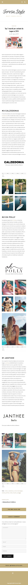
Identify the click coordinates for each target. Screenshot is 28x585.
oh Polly (14, 220)
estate (3, 492)
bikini (6, 491)
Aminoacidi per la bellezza (9, 502)
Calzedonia (4, 115)
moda (11, 492)
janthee (7, 492)
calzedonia (10, 491)
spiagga (19, 492)
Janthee (7, 363)
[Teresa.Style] (14, 12)
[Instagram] (22, 2)
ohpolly (15, 492)
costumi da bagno (18, 491)
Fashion (14, 25)
